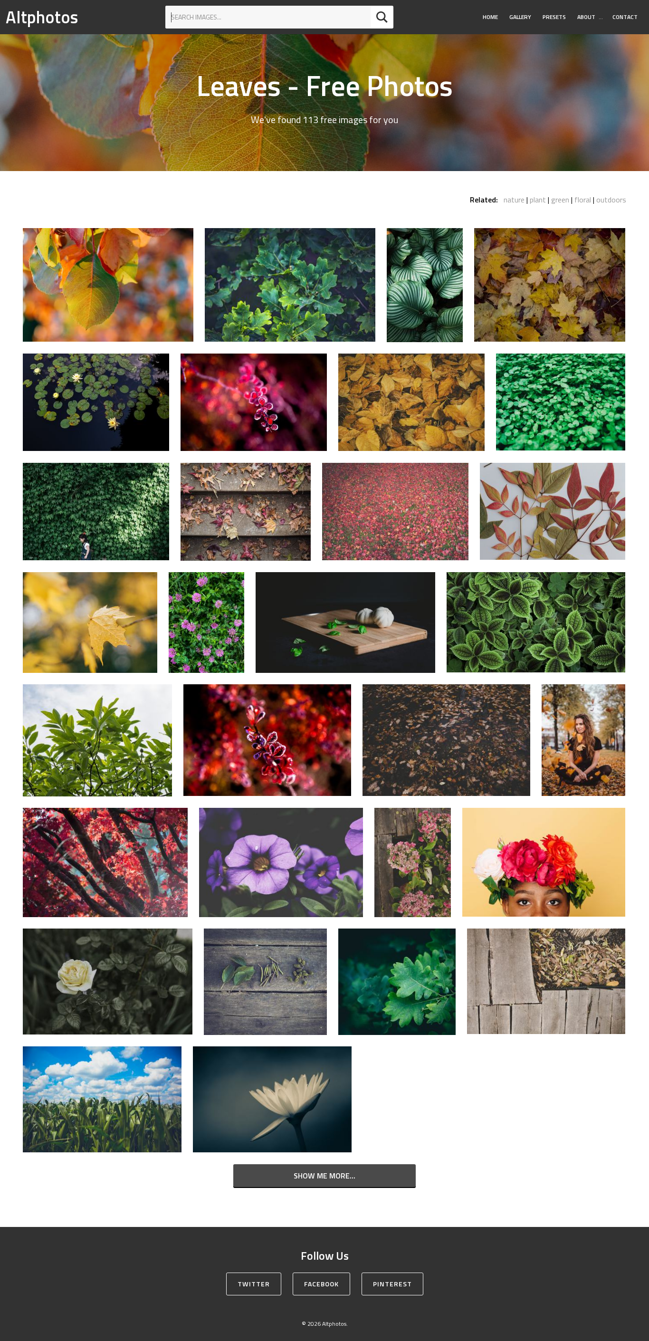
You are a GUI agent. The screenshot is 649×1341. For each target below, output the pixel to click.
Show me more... (324, 1175)
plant (538, 199)
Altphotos (42, 17)
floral (582, 199)
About (586, 16)
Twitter (254, 1284)
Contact (625, 16)
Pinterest (392, 1284)
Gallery (520, 16)
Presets (554, 16)
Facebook (321, 1284)
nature (514, 199)
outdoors (611, 199)
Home (490, 16)
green (560, 199)
